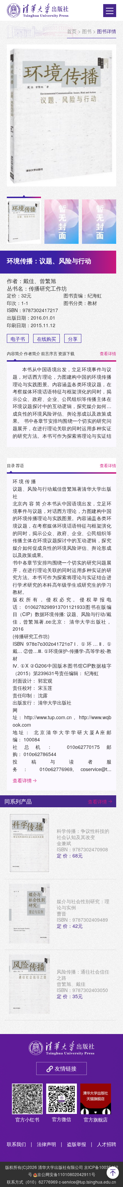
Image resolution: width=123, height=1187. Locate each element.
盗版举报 (76, 1144)
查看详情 (108, 353)
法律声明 (46, 1144)
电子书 (18, 338)
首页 (72, 31)
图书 (87, 31)
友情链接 (66, 1068)
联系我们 (16, 1144)
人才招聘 (106, 1144)
